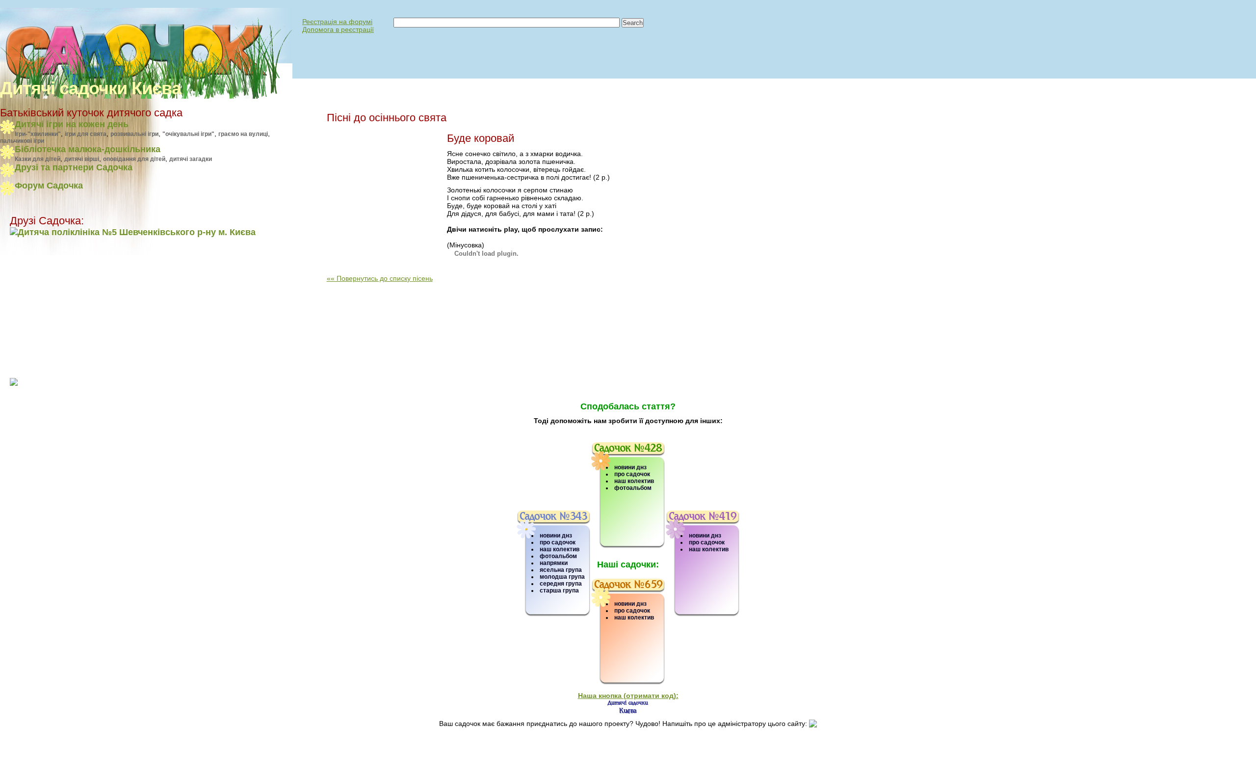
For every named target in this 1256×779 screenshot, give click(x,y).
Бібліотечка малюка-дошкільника (87, 149)
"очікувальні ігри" (188, 134)
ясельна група (561, 569)
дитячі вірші (81, 159)
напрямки (554, 563)
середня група (561, 583)
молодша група (562, 576)
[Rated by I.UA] (31, 768)
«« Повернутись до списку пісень (380, 278)
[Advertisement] (71, 306)
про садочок (558, 542)
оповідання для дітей (134, 159)
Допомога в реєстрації (338, 29)
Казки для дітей (37, 159)
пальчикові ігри (22, 140)
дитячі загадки (190, 159)
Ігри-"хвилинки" (38, 134)
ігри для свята (85, 134)
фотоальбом (558, 556)
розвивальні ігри (134, 134)
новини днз (556, 535)
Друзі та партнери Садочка (73, 167)
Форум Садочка (49, 185)
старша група (559, 590)
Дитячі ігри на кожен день (72, 124)
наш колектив (559, 549)
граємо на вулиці (243, 134)
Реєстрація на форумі (337, 22)
